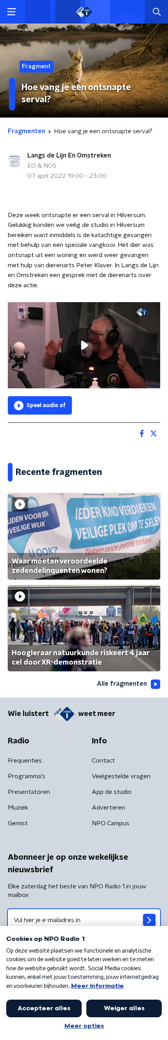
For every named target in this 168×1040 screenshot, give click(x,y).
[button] (11, 12)
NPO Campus (110, 823)
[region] (84, 345)
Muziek (18, 807)
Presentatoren (29, 792)
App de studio (112, 792)
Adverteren (108, 807)
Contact (103, 760)
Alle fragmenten (122, 684)
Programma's (26, 776)
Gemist (18, 823)
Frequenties (25, 760)
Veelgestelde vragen (121, 776)
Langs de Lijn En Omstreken (69, 155)
